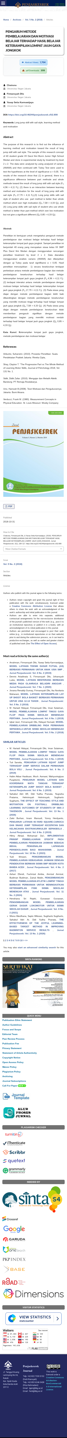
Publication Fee (10, 1043)
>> (26, 940)
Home (6, 20)
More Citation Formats (15, 549)
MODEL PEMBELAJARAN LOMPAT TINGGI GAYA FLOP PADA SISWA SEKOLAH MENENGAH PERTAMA (37, 715)
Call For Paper (14, 1085)
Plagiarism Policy (11, 1071)
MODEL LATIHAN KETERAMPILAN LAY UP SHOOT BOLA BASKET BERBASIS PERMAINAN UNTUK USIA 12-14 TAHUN (37, 697)
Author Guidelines (12, 1025)
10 (21, 940)
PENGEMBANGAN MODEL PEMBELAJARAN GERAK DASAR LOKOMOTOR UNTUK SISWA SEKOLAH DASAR (37, 905)
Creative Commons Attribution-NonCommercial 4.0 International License (55, 1384)
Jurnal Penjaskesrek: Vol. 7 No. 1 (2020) (30, 687)
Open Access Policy (13, 1062)
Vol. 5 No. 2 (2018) (33, 20)
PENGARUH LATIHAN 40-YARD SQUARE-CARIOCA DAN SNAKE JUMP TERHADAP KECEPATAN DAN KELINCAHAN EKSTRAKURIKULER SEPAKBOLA (37, 825)
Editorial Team (9, 1034)
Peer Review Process (13, 1039)
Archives (17, 20)
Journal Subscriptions (14, 1081)
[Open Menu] (3, 3)
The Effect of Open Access (43, 643)
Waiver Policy (9, 1067)
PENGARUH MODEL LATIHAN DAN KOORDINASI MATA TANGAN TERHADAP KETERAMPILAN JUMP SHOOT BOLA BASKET (37, 783)
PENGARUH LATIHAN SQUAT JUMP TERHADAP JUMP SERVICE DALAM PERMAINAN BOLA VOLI (37, 766)
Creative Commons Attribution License (32, 606)
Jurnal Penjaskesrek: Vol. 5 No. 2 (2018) (43, 732)
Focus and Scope (11, 1029)
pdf (10, 506)
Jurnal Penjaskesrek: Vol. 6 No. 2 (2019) (30, 673)
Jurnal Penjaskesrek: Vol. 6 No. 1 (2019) (43, 718)
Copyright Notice (11, 1057)
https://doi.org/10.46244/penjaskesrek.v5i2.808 (33, 114)
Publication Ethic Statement (17, 1020)
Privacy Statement (12, 1048)
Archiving (7, 1076)
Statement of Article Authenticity (19, 1053)
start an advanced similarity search (37, 947)
